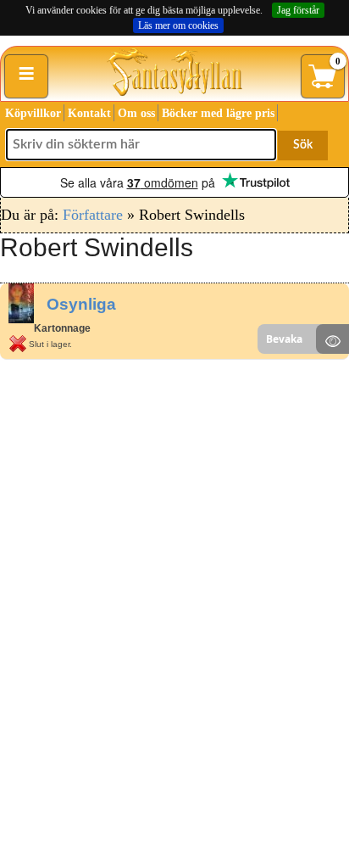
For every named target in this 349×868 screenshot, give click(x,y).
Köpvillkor (33, 113)
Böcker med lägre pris (218, 113)
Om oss (136, 113)
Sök (303, 145)
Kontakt (89, 113)
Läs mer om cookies (178, 25)
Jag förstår (298, 10)
